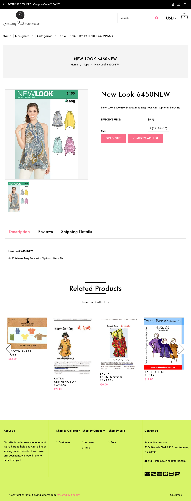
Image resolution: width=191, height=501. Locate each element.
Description (19, 231)
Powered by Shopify (68, 495)
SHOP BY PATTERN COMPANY (91, 36)
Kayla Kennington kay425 (65, 382)
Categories (45, 36)
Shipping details (76, 231)
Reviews (45, 231)
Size (103, 130)
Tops (86, 64)
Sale (63, 36)
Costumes (64, 442)
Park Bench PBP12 (155, 373)
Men (87, 448)
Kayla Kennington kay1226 (111, 377)
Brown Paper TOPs (20, 353)
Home (7, 36)
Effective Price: (111, 119)
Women (89, 442)
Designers (22, 36)
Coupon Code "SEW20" (46, 4)
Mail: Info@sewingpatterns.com (167, 460)
